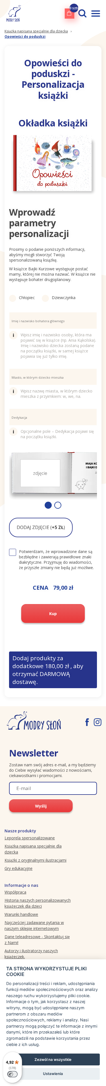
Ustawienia (53, 1073)
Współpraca (15, 892)
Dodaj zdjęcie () (41, 527)
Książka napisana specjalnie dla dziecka (36, 31)
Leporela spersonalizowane (30, 838)
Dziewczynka (63, 297)
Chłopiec (27, 297)
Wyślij (41, 806)
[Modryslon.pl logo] (13, 13)
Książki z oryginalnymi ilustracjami (35, 860)
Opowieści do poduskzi (25, 36)
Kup (53, 613)
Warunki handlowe (21, 914)
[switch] (12, 1074)
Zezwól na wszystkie (53, 1059)
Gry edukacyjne (19, 868)
